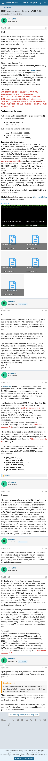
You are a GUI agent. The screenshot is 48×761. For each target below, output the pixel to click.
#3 (46, 382)
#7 (46, 668)
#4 (46, 491)
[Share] (42, 28)
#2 (46, 311)
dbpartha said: (8, 683)
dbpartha (6, 14)
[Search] (45, 3)
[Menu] (3, 3)
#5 (46, 548)
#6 (46, 577)
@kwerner (37, 197)
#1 (46, 28)
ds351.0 (34, 70)
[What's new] (40, 3)
